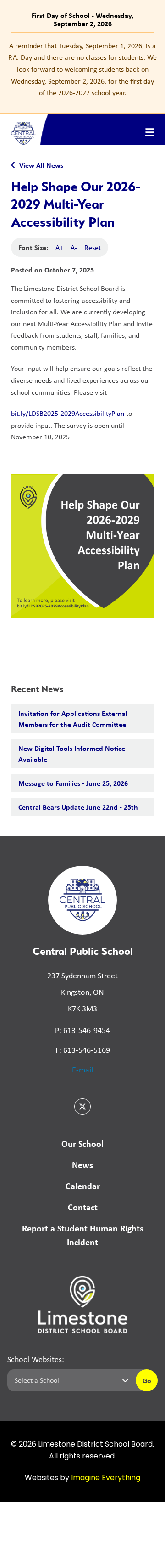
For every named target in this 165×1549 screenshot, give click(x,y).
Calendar (83, 1186)
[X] (82, 1106)
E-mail (82, 1069)
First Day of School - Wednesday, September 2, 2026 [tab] (82, 19)
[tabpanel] (82, 69)
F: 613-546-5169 (82, 1049)
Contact (83, 1207)
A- (74, 247)
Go (147, 1380)
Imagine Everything (105, 1478)
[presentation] (149, 132)
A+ (59, 247)
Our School (82, 1143)
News (82, 1164)
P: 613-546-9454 (82, 1030)
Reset (92, 247)
